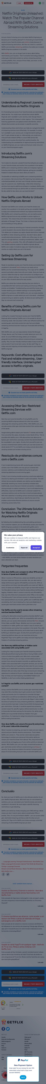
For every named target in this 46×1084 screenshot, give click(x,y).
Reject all (24, 548)
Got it (23, 1077)
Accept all (36, 548)
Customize (10, 548)
